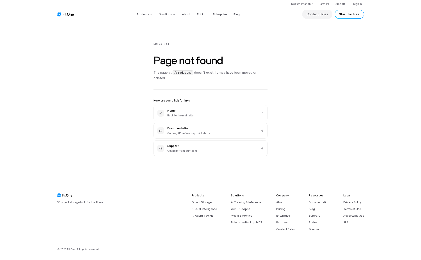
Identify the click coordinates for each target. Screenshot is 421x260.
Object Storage (202, 202)
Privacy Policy (352, 202)
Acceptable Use (353, 215)
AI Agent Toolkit (202, 215)
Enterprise (220, 14)
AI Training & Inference (246, 202)
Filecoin (314, 229)
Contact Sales (317, 14)
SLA (346, 222)
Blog (237, 14)
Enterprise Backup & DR (246, 222)
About (186, 14)
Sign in (357, 3)
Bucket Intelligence (204, 209)
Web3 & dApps (240, 209)
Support (340, 3)
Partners (324, 3)
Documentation (301, 3)
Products (143, 14)
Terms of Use (352, 209)
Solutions (165, 14)
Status (313, 222)
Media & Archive (241, 215)
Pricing (201, 14)
